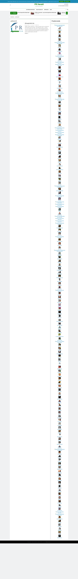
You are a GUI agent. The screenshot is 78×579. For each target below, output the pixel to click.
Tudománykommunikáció (15, 31)
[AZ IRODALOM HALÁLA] (58, 13)
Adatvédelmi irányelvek (30, 9)
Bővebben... (67, 1)
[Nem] (76, 1)
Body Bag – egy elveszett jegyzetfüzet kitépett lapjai (47, 12)
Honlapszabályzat (39, 9)
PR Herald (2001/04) (29, 23)
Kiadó (51, 9)
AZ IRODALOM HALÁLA (65, 12)
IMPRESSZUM (46, 9)
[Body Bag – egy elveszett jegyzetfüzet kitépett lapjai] (36, 13)
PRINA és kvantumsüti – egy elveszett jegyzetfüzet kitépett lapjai (22, 12)
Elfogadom (62, 1)
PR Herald (39, 4)
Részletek (26, 33)
